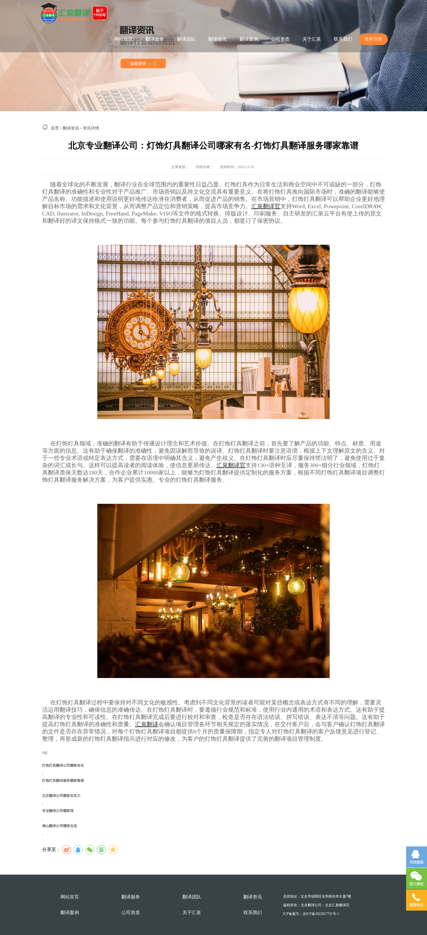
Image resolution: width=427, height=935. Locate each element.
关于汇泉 (311, 39)
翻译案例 (249, 39)
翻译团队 (186, 39)
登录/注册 (373, 39)
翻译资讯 (217, 39)
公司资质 (280, 39)
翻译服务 (155, 39)
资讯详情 (91, 128)
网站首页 (123, 39)
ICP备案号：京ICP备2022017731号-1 (311, 914)
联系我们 (343, 39)
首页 (55, 128)
